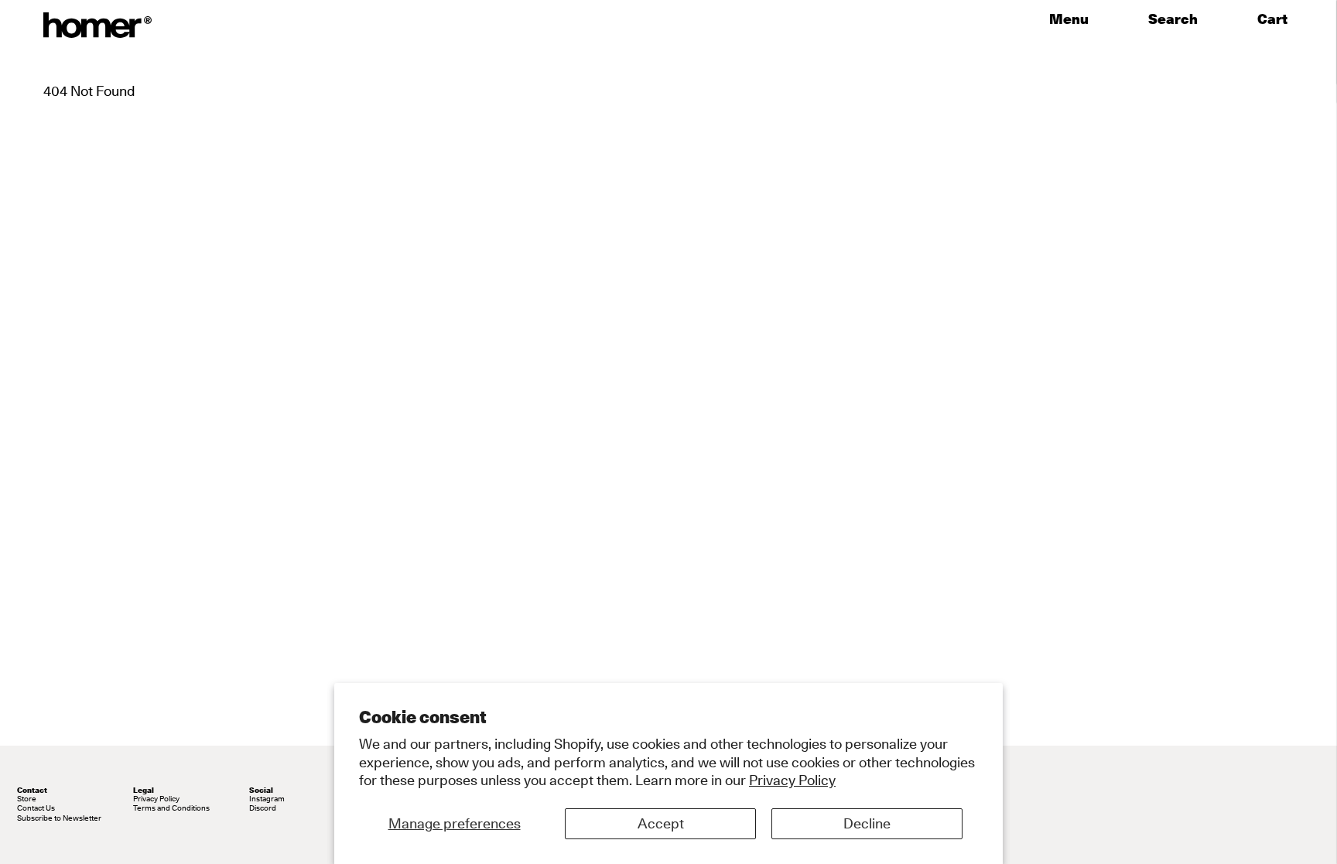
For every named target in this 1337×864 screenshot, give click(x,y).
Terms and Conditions (171, 807)
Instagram (267, 798)
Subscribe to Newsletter (59, 817)
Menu (1069, 19)
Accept (661, 823)
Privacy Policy (792, 780)
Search (1173, 19)
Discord (262, 807)
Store (26, 798)
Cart (1275, 19)
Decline (867, 823)
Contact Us (36, 807)
